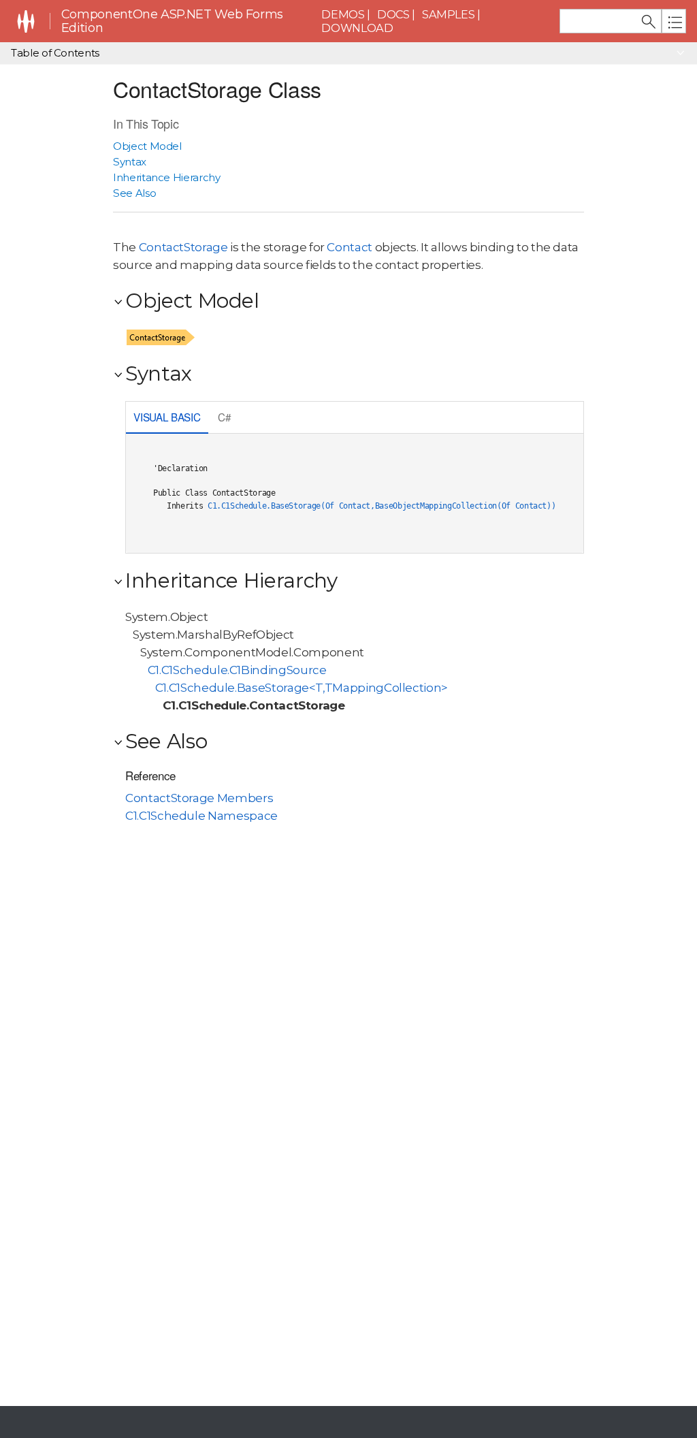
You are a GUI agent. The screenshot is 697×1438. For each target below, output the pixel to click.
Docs (393, 14)
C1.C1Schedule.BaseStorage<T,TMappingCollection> (301, 687)
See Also (134, 193)
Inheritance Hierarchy (167, 177)
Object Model (147, 146)
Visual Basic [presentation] (166, 416)
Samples (448, 14)
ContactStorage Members (199, 798)
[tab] (167, 418)
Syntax (129, 161)
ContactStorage (183, 247)
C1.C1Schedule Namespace (201, 815)
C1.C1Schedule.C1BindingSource (237, 670)
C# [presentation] (224, 416)
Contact (349, 247)
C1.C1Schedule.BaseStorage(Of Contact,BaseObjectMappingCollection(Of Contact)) (382, 506)
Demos (342, 14)
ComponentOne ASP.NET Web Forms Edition (172, 21)
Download (357, 28)
